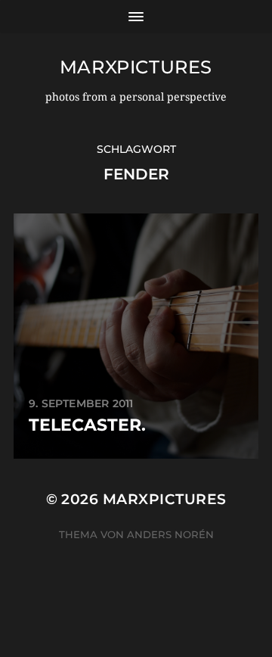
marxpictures (136, 67)
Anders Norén (170, 534)
